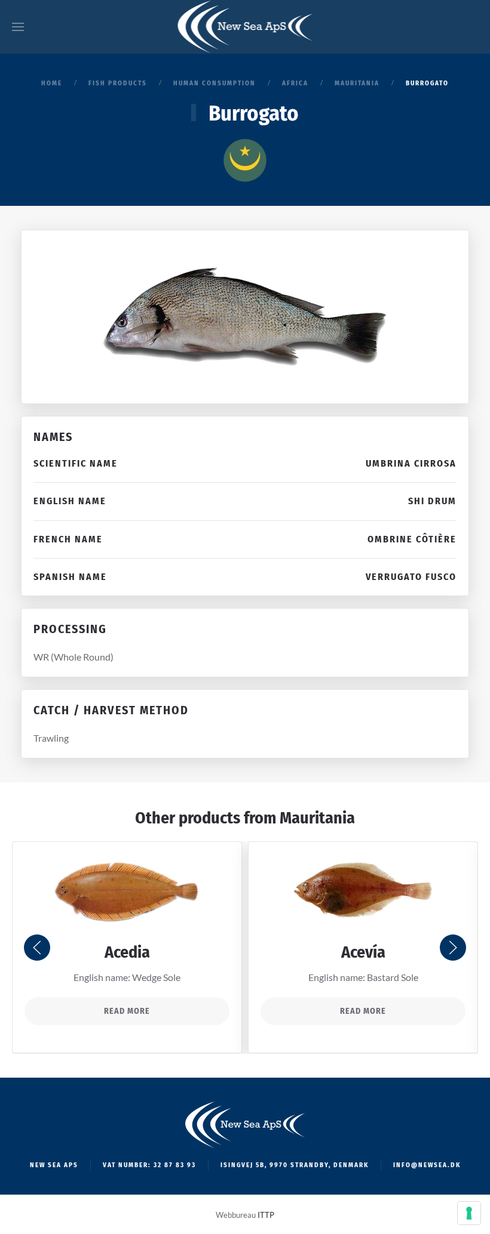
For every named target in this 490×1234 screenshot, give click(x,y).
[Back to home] (245, 27)
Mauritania (317, 818)
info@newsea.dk (427, 1165)
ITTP (266, 1215)
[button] (18, 27)
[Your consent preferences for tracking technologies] (469, 1213)
